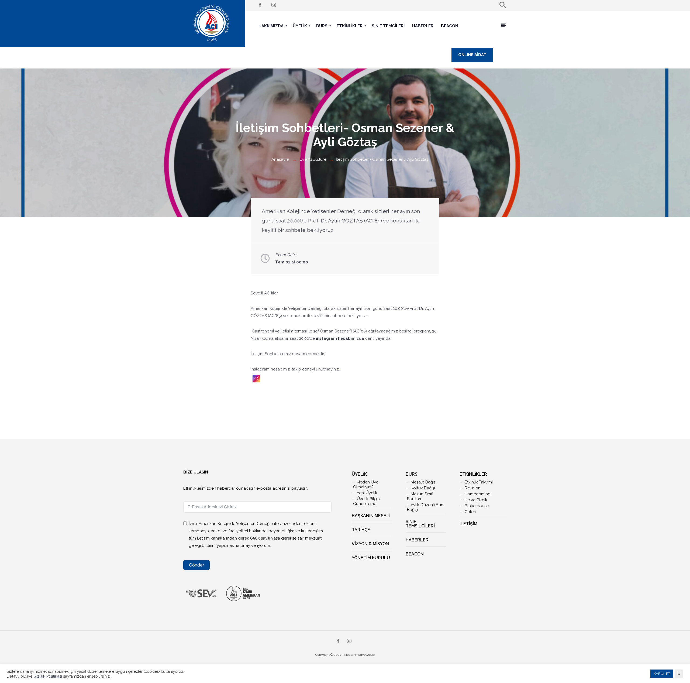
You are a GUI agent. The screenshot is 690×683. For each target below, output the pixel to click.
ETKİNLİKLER (350, 25)
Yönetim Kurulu (371, 557)
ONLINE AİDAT (472, 54)
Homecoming (478, 494)
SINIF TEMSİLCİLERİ (420, 523)
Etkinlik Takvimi (479, 482)
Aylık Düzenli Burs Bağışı (425, 507)
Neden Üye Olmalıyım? (365, 484)
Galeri (470, 511)
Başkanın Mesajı (371, 515)
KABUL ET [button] (662, 674)
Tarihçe (361, 529)
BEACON (415, 554)
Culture (319, 159)
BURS (321, 25)
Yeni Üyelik (367, 492)
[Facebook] (260, 5)
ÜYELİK (300, 25)
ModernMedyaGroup (359, 655)
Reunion (473, 488)
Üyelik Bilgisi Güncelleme (366, 501)
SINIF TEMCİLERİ (388, 25)
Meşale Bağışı (423, 482)
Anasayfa (280, 159)
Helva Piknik (476, 499)
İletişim (468, 523)
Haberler (422, 25)
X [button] (679, 674)
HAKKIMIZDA (271, 25)
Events (306, 159)
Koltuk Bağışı (423, 488)
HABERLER (417, 540)
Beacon (449, 25)
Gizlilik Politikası (48, 676)
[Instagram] (274, 5)
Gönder (196, 565)
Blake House (477, 505)
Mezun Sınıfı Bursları (420, 496)
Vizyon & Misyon (370, 543)
